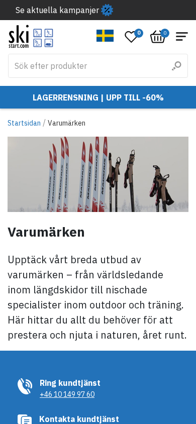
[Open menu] (182, 36)
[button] (105, 36)
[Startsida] (31, 36)
